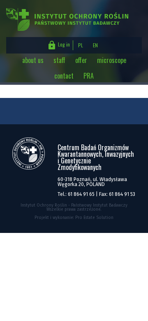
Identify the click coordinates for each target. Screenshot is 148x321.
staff (59, 60)
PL (80, 45)
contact (64, 76)
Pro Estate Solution (94, 217)
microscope (111, 60)
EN (95, 45)
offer (81, 60)
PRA (88, 76)
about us (33, 60)
